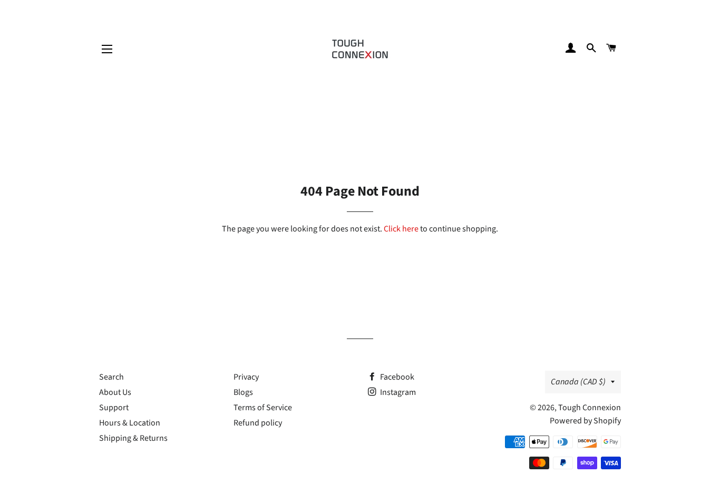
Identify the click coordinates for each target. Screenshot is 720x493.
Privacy (246, 377)
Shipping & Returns (133, 438)
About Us (115, 392)
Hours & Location (129, 423)
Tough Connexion (589, 407)
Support (114, 407)
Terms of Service (262, 407)
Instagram (397, 392)
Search (111, 377)
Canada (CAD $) (578, 382)
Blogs (243, 392)
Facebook (396, 377)
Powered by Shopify (585, 421)
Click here (401, 229)
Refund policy (257, 423)
